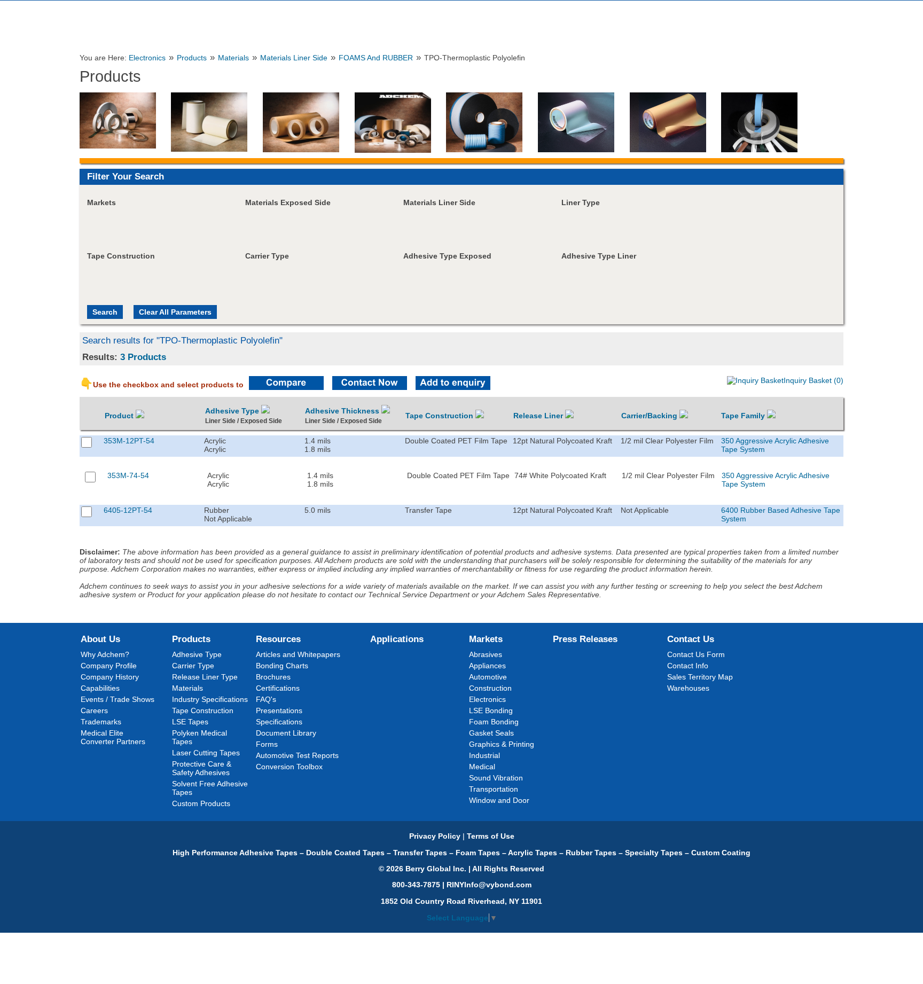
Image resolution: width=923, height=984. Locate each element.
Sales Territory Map (700, 677)
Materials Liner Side (293, 58)
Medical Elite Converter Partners (113, 737)
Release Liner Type (205, 677)
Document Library (286, 733)
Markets (486, 639)
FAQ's (266, 699)
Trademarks (101, 721)
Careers (94, 710)
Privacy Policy (434, 836)
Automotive (488, 677)
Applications (397, 639)
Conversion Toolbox (289, 766)
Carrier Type (193, 665)
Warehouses (688, 688)
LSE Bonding (491, 710)
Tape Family (744, 415)
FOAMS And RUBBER (376, 58)
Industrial (484, 755)
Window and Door (499, 800)
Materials (233, 58)
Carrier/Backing (650, 415)
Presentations (279, 710)
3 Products (143, 357)
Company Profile (109, 665)
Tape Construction (440, 415)
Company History (110, 677)
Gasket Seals (491, 733)
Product (120, 415)
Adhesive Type (233, 411)
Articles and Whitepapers (298, 654)
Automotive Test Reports (297, 755)
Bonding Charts (282, 665)
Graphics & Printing (501, 744)
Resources (278, 639)
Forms (267, 744)
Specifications (279, 721)
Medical (482, 766)
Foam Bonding (494, 721)
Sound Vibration (496, 778)
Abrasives (485, 654)
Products (192, 58)
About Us (100, 639)
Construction (490, 688)
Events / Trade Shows (117, 699)
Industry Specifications (210, 699)
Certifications (278, 688)
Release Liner (539, 415)
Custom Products (201, 803)
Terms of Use (490, 836)
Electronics (147, 58)
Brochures (273, 677)
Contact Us (690, 639)
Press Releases (585, 639)
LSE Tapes (190, 721)
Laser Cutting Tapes (206, 752)
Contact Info (687, 665)
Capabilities (100, 688)
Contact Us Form (696, 654)
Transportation (493, 789)
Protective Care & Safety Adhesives (201, 768)
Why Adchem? (105, 654)
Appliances (487, 665)
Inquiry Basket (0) (813, 380)
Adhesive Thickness (343, 411)
